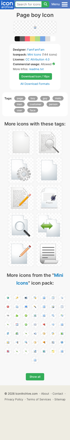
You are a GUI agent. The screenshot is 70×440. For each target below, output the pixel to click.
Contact (57, 393)
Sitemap (59, 399)
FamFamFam (36, 49)
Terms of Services (39, 399)
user (19, 110)
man (19, 104)
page (20, 98)
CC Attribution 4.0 (37, 59)
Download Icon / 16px (35, 76)
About (45, 393)
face (33, 110)
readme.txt (36, 69)
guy (45, 98)
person (53, 104)
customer (35, 104)
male (58, 98)
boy (33, 98)
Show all (35, 376)
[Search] (45, 4)
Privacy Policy (14, 399)
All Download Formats (35, 83)
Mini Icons (34, 54)
